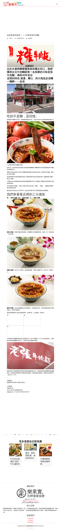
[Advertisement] (30, 20)
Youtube (30, 520)
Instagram (30, 522)
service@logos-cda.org (31, 501)
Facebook (31, 518)
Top (30, 528)
